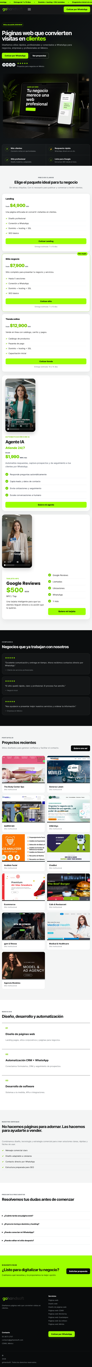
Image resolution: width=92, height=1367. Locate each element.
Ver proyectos (39, 55)
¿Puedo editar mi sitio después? (19, 1240)
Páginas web (53, 1300)
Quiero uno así (80, 748)
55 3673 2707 (7, 1337)
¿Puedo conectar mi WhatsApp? (19, 1232)
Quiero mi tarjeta (66, 611)
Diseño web (53, 1304)
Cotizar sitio (46, 301)
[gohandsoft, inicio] (12, 9)
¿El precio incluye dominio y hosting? (21, 1224)
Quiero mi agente (46, 505)
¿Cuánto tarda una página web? (18, 1216)
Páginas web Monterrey (57, 1314)
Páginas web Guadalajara (58, 1317)
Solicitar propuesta (78, 1271)
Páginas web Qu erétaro (57, 1321)
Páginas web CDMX (56, 1310)
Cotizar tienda (46, 361)
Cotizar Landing (46, 241)
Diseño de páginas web (57, 1307)
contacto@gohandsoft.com (12, 1340)
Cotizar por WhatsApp (76, 9)
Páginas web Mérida (56, 1324)
